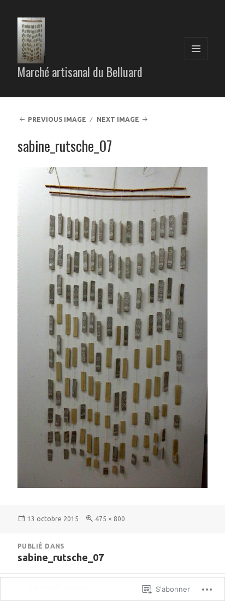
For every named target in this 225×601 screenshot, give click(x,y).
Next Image (118, 119)
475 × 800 (110, 518)
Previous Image (57, 119)
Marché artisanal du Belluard (80, 71)
